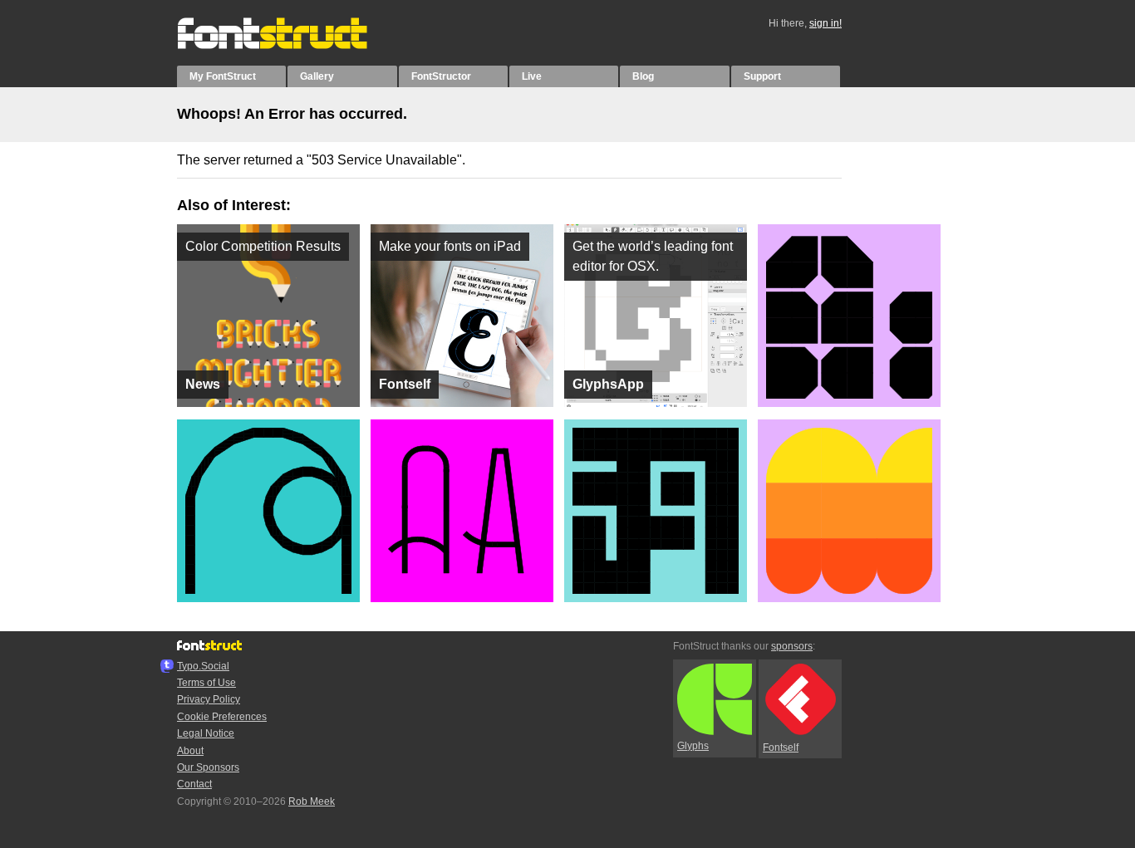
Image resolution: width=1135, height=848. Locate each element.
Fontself (780, 747)
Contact (194, 784)
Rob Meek (311, 801)
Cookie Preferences (222, 717)
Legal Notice (205, 733)
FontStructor (441, 76)
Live (532, 76)
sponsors (792, 646)
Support (762, 76)
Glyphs (693, 746)
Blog (643, 76)
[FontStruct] (289, 45)
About (190, 751)
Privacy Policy (208, 699)
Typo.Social (203, 666)
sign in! (825, 23)
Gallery (317, 76)
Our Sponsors (208, 767)
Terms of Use (206, 683)
